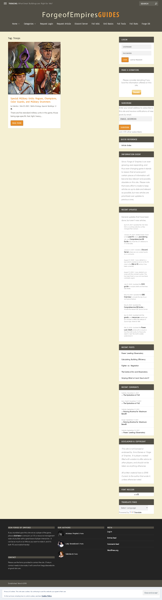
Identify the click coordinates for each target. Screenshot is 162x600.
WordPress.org (112, 550)
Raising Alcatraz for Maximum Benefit (134, 412)
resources (136, 317)
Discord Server (81, 24)
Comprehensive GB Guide (134, 240)
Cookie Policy (47, 596)
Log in (109, 531)
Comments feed (113, 544)
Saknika (15, 106)
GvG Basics (108, 24)
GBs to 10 (134, 264)
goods (126, 317)
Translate (137, 512)
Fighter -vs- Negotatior (130, 365)
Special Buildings (48, 106)
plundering (143, 236)
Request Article (64, 24)
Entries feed (111, 538)
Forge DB (146, 24)
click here (17, 535)
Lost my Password (136, 60)
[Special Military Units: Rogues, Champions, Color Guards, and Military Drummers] (34, 68)
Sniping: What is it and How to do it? (135, 378)
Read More (16, 123)
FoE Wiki (96, 24)
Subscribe (125, 127)
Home (14, 24)
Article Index (126, 145)
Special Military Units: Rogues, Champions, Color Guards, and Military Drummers (34, 100)
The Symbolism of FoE (131, 395)
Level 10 (131, 236)
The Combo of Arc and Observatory (134, 372)
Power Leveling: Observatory (132, 353)
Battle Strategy (36, 106)
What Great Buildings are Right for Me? (35, 3)
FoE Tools (121, 24)
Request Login (46, 24)
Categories (28, 24)
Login (125, 60)
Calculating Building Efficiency (133, 359)
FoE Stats (134, 24)
